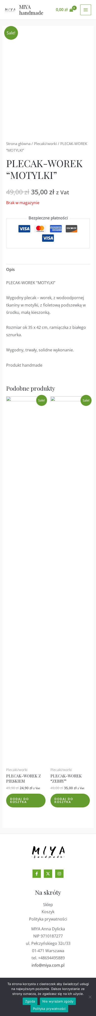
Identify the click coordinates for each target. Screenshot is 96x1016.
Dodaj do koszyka (19, 800)
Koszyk (48, 911)
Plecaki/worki (45, 143)
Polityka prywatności (48, 919)
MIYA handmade (31, 9)
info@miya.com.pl (48, 965)
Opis (10, 269)
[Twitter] (48, 873)
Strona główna (18, 143)
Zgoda (30, 1001)
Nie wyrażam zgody (57, 1001)
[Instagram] (59, 873)
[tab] (48, 269)
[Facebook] (36, 873)
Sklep (48, 904)
